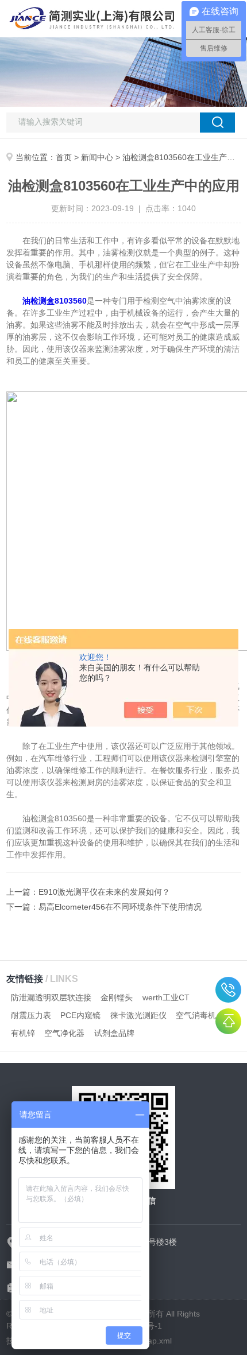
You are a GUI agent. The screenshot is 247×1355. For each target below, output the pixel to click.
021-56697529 (228, 990)
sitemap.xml (150, 1340)
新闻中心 (97, 157)
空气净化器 (64, 1033)
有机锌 (23, 1033)
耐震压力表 (31, 1015)
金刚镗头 (117, 997)
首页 (64, 157)
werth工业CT (166, 997)
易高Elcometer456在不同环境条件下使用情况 (120, 906)
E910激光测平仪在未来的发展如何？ (104, 891)
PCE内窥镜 (80, 1015)
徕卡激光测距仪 (138, 1015)
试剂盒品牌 (114, 1033)
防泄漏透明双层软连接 (51, 997)
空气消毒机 (196, 1015)
